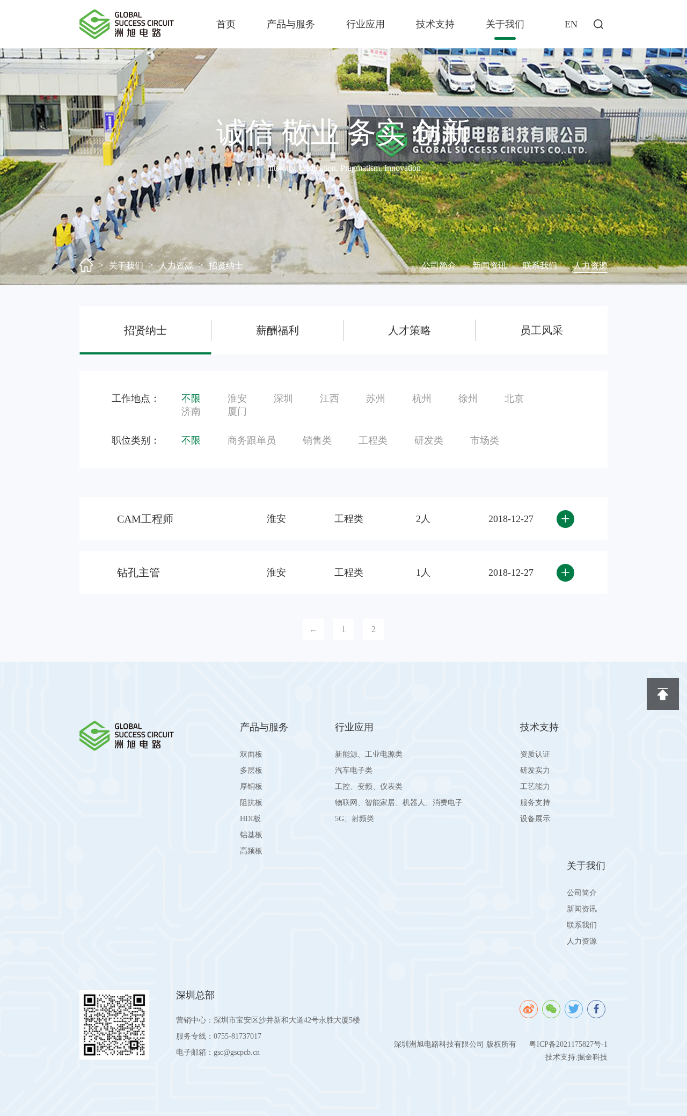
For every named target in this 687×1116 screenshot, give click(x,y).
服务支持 (535, 803)
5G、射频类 (354, 819)
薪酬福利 (277, 330)
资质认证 (535, 754)
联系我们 (540, 265)
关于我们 (505, 24)
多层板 (251, 770)
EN (571, 24)
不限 (191, 398)
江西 (329, 398)
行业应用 (365, 24)
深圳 (283, 398)
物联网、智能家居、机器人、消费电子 (399, 803)
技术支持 (435, 24)
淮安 (237, 398)
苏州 (375, 398)
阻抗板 (251, 803)
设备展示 (535, 819)
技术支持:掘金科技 (576, 1057)
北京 (514, 398)
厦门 (237, 411)
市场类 (484, 440)
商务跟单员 (252, 440)
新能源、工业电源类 (369, 754)
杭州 (422, 398)
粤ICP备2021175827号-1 (568, 1044)
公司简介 (439, 265)
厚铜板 (251, 786)
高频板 (251, 851)
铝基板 (251, 835)
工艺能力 (535, 786)
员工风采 (541, 330)
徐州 (468, 398)
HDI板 (250, 819)
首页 (226, 24)
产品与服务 (291, 24)
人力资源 (176, 265)
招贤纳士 (226, 265)
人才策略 (409, 330)
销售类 (317, 440)
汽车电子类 (353, 770)
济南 (191, 411)
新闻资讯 (489, 265)
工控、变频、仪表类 (369, 786)
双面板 (251, 754)
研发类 (428, 440)
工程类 (373, 440)
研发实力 (535, 770)
